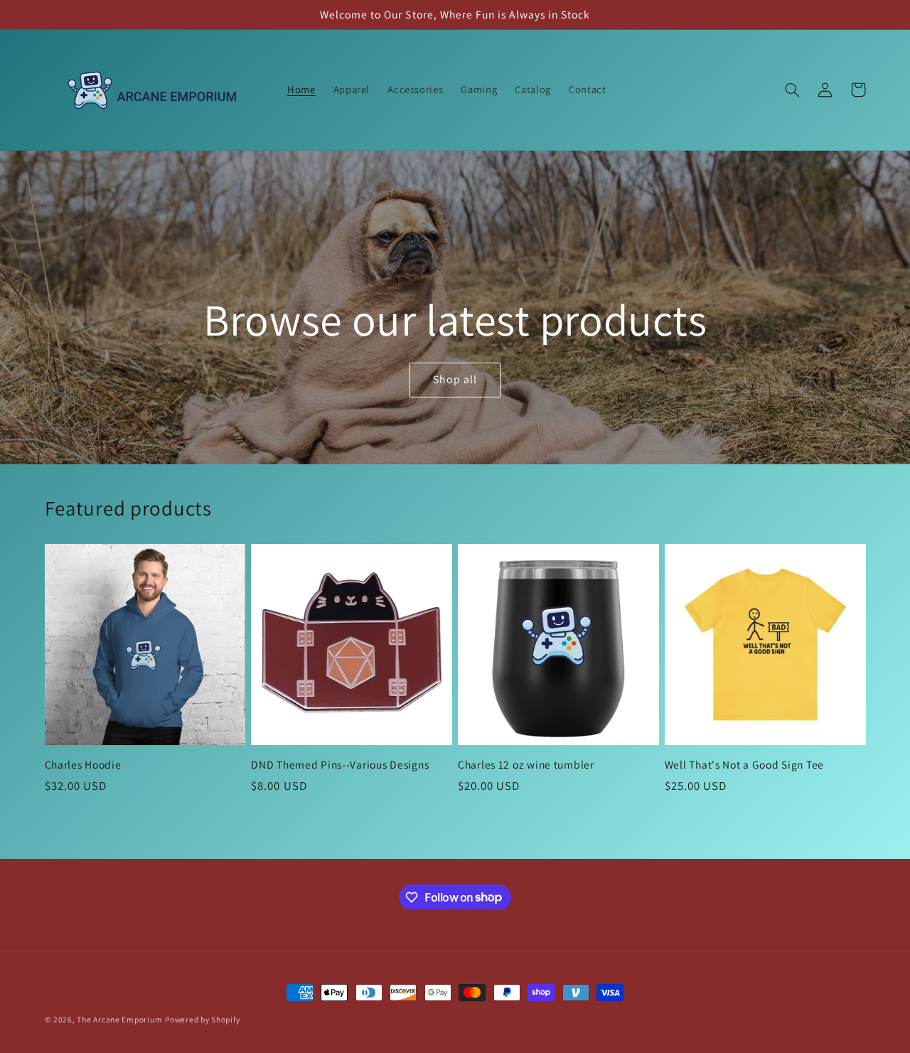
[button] (792, 89)
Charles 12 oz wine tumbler (526, 764)
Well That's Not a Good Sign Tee (744, 764)
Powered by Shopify (202, 1019)
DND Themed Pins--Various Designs (340, 764)
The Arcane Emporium (119, 1019)
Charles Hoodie (83, 764)
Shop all (455, 379)
